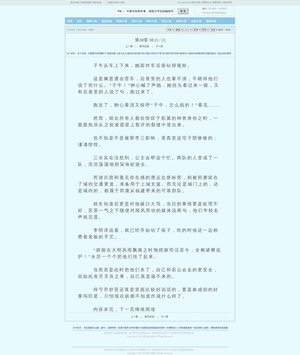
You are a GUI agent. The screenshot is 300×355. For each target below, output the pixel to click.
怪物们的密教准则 (197, 53)
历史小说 (166, 21)
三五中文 (86, 10)
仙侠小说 (196, 21)
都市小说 (92, 21)
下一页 (159, 46)
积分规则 (206, 13)
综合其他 (107, 21)
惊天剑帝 (175, 53)
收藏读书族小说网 (116, 2)
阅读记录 (211, 21)
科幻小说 (151, 21)
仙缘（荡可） (101, 328)
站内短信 (223, 8)
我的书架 (195, 2)
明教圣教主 (211, 53)
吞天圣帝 (166, 53)
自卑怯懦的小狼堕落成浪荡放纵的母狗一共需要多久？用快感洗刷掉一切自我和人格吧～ (170, 328)
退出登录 (227, 2)
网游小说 (121, 21)
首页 (69, 21)
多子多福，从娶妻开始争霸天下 (92, 53)
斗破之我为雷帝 (224, 53)
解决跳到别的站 (219, 13)
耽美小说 (181, 21)
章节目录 (144, 46)
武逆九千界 (156, 53)
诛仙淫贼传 (89, 328)
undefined (185, 2)
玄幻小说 (136, 21)
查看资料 (216, 2)
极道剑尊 (111, 53)
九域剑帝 (129, 53)
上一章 (129, 46)
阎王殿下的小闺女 (142, 53)
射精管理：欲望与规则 (118, 328)
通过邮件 (213, 8)
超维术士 (184, 53)
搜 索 (183, 11)
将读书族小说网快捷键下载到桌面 (86, 2)
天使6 (90, 30)
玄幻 (79, 21)
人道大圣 (120, 53)
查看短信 (206, 2)
